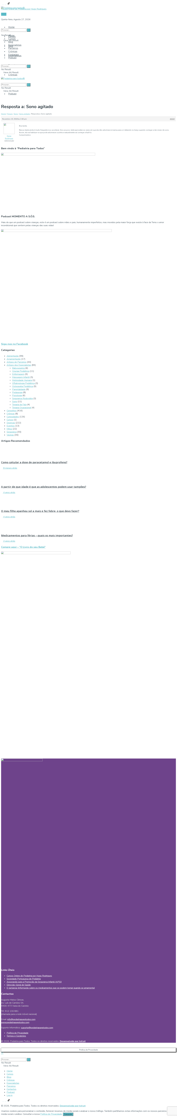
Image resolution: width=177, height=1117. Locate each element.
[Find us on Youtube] (7, 3)
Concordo (68, 1114)
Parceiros (13, 48)
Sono (16, 114)
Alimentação (13, 356)
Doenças (11, 422)
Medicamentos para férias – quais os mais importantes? (37, 535)
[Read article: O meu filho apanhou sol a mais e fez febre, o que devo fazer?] (88, 500)
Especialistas (14, 45)
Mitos (9, 428)
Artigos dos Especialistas (19, 365)
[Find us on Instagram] (4, 3)
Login (3, 14)
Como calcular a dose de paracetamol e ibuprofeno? (34, 462)
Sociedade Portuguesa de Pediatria (24, 978)
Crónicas (12, 74)
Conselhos (12, 410)
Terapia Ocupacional (21, 407)
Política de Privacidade (17, 1032)
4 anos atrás (9, 492)
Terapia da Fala (19, 404)
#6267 (172, 119)
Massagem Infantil (21, 377)
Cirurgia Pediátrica (20, 371)
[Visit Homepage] (13, 7)
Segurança (12, 431)
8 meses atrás (10, 468)
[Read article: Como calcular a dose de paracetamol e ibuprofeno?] (88, 451)
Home (11, 27)
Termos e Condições (16, 1035)
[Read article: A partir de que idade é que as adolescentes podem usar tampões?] (88, 476)
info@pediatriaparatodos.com (21, 1019)
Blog (10, 41)
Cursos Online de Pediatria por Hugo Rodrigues (29, 975)
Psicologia (17, 395)
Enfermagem (18, 374)
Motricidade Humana (22, 380)
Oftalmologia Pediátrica (23, 383)
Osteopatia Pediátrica (22, 386)
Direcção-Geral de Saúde (19, 984)
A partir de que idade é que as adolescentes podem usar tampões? (43, 486)
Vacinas (10, 434)
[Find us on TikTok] (9, 3)
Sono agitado (24, 114)
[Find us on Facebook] (2, 3)
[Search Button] (2, 24)
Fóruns (10, 114)
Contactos (13, 54)
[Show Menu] (2, 75)
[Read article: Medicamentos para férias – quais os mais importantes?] (88, 524)
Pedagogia (17, 392)
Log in (9, 1095)
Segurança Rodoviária (22, 398)
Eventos (11, 425)
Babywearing (18, 368)
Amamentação (14, 359)
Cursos (12, 38)
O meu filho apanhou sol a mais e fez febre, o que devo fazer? (40, 511)
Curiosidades (13, 416)
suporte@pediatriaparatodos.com (37, 1027)
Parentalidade (19, 389)
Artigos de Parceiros (16, 362)
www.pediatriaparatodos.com (15, 1022)
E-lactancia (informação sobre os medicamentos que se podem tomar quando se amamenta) (51, 987)
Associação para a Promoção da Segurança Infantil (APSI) (34, 981)
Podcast (12, 93)
